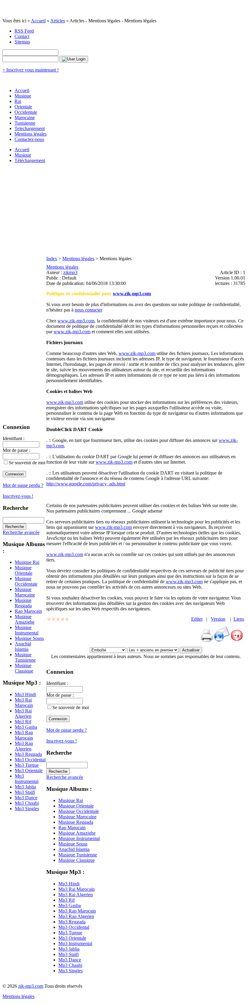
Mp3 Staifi (25, 792)
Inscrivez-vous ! (18, 496)
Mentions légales (31, 133)
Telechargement (30, 128)
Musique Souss (29, 638)
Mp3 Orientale (29, 770)
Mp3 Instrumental (26, 778)
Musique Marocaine (25, 592)
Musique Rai (27, 562)
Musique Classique (24, 668)
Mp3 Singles (27, 808)
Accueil (38, 20)
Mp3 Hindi (25, 694)
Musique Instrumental (26, 630)
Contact (22, 36)
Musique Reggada (23, 603)
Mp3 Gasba (26, 727)
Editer (197, 619)
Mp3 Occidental (30, 759)
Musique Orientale (23, 570)
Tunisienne (25, 123)
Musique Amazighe (24, 619)
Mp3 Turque (27, 765)
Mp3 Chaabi (27, 803)
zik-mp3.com (30, 986)
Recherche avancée (21, 532)
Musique (23, 95)
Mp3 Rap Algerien (24, 746)
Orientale (23, 106)
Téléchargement (30, 160)
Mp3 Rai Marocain (24, 702)
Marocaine (25, 117)
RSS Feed (24, 31)
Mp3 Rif (23, 721)
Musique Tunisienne (25, 657)
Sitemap (22, 41)
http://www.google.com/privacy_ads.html (85, 483)
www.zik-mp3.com (132, 293)
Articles (57, 20)
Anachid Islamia (23, 646)
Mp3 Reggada (28, 754)
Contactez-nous (29, 139)
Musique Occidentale (26, 581)
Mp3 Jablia (25, 786)
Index (51, 258)
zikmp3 (70, 272)
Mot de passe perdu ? (23, 485)
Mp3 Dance (26, 797)
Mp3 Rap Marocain (24, 735)
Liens (238, 619)
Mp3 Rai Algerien (23, 713)
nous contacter (88, 309)
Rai (18, 101)
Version (218, 619)
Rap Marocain (28, 611)
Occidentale (26, 112)
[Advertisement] (124, 210)
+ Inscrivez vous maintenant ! (30, 69)
